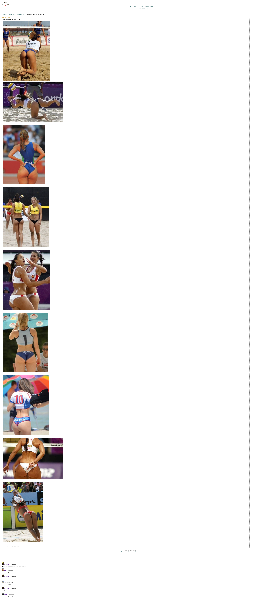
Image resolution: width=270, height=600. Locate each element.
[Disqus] (135, 579)
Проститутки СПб (143, 8)
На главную (131, 552)
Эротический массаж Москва (147, 6)
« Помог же (124, 552)
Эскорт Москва (134, 6)
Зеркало (5, 11)
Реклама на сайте (5, 8)
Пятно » (137, 552)
